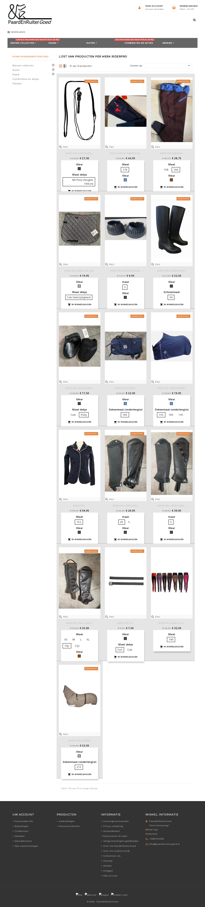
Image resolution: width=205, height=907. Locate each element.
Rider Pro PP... (125, 623)
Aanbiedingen (67, 821)
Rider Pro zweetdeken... (171, 388)
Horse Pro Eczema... (80, 740)
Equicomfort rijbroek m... (126, 153)
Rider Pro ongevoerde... (171, 270)
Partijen (17, 83)
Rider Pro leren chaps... (171, 505)
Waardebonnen (23, 841)
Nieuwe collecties (22, 65)
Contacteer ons (112, 856)
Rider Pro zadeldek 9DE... (79, 270)
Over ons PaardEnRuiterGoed (119, 846)
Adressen (20, 836)
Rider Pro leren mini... (125, 505)
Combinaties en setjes (25, 79)
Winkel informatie (161, 814)
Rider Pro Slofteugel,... (79, 153)
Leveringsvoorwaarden (116, 821)
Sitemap (108, 861)
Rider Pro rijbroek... (172, 153)
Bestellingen (22, 826)
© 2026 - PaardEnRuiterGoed (102, 901)
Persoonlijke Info (24, 821)
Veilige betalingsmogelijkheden (121, 841)
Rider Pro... (79, 505)
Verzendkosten (111, 831)
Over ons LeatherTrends (116, 851)
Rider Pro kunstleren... (79, 388)
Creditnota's (21, 831)
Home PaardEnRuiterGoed (30, 56)
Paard (15, 74)
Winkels (107, 866)
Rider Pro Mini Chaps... (79, 623)
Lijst (65, 66)
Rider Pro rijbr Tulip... (171, 623)
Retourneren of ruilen (115, 836)
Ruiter (16, 70)
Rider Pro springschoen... (125, 270)
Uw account (23, 814)
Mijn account (110, 875)
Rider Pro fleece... (126, 388)
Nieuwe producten (69, 826)
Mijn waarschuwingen (26, 846)
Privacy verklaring (113, 826)
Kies (63, 147)
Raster (60, 66)
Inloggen (108, 870)
